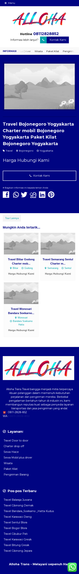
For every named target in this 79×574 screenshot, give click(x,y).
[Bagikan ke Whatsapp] (16, 196)
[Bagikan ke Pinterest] (52, 196)
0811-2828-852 (17, 412)
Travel (9, 150)
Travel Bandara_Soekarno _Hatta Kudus (29, 511)
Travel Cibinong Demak (18, 505)
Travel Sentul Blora (15, 522)
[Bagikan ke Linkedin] (43, 196)
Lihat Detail (24, 243)
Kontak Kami (58, 39)
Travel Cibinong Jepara (18, 550)
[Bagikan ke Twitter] (25, 196)
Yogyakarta (46, 150)
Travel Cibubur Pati (16, 533)
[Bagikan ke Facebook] (7, 196)
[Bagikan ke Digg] (34, 196)
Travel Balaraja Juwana (18, 499)
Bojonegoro (26, 150)
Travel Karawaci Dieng (18, 516)
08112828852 (46, 33)
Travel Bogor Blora (15, 528)
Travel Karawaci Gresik (18, 539)
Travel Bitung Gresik (16, 545)
